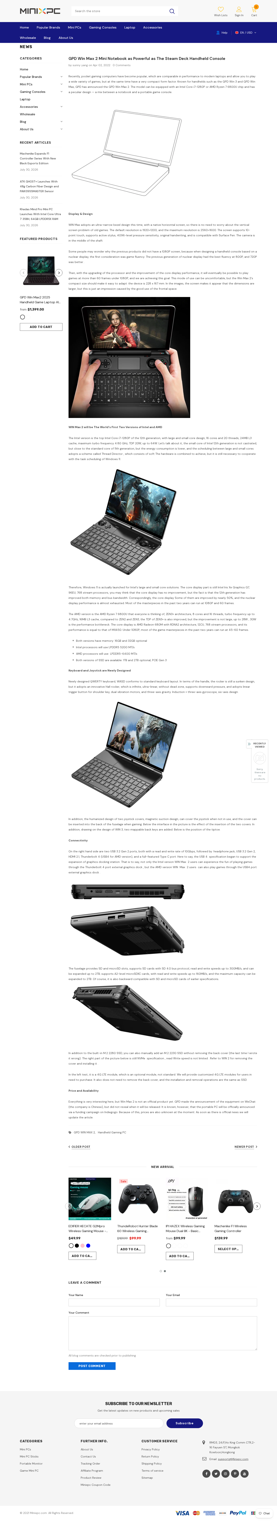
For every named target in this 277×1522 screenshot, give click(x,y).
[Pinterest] (235, 1474)
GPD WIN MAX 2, (86, 1132)
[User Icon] (239, 9)
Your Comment (79, 1312)
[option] (41, 290)
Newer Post (244, 1147)
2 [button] (165, 1271)
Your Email (173, 1295)
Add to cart (41, 327)
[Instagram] (225, 1474)
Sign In (239, 15)
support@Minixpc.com (233, 1459)
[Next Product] (58, 272)
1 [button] (161, 1271)
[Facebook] (206, 1474)
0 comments (122, 65)
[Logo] (42, 11)
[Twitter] (216, 1474)
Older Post (81, 1147)
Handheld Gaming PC (112, 1132)
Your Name (76, 1295)
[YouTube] (244, 1474)
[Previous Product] (23, 272)
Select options (230, 1249)
